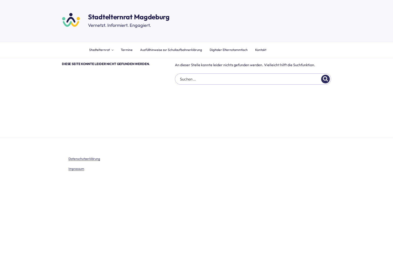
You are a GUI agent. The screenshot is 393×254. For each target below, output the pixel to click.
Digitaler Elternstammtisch (229, 50)
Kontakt (260, 50)
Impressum (76, 169)
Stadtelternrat (99, 50)
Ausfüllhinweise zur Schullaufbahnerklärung (171, 50)
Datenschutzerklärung (84, 159)
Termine (127, 50)
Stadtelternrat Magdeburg (129, 17)
